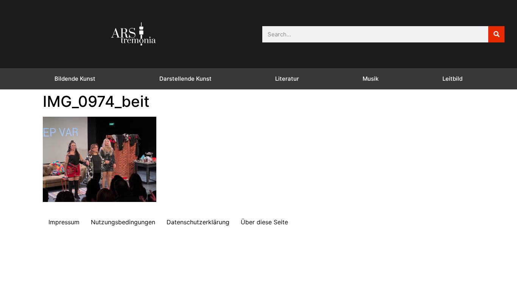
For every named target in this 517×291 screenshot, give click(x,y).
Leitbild (452, 78)
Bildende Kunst (75, 78)
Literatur (287, 78)
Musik (370, 78)
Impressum (63, 222)
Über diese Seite (264, 222)
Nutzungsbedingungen (123, 222)
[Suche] (496, 34)
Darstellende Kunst (185, 78)
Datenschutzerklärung (198, 222)
